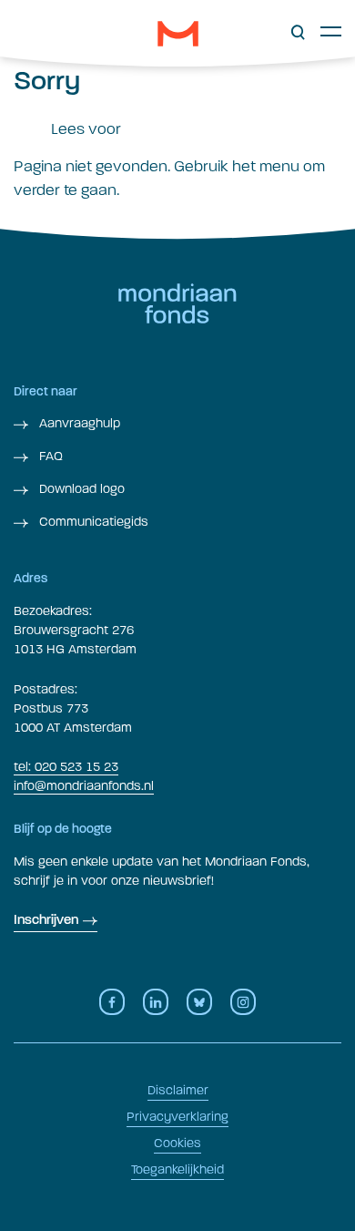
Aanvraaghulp (78, 423)
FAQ (49, 456)
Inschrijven (46, 921)
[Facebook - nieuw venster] (112, 1002)
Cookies (177, 1143)
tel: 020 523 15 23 (66, 767)
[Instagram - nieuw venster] (243, 1002)
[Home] (177, 33)
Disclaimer (177, 1090)
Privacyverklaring (177, 1116)
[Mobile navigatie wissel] (330, 31)
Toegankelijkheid (177, 1169)
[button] (298, 33)
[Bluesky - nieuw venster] (199, 1002)
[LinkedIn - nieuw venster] (155, 1002)
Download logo (80, 489)
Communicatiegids (92, 521)
